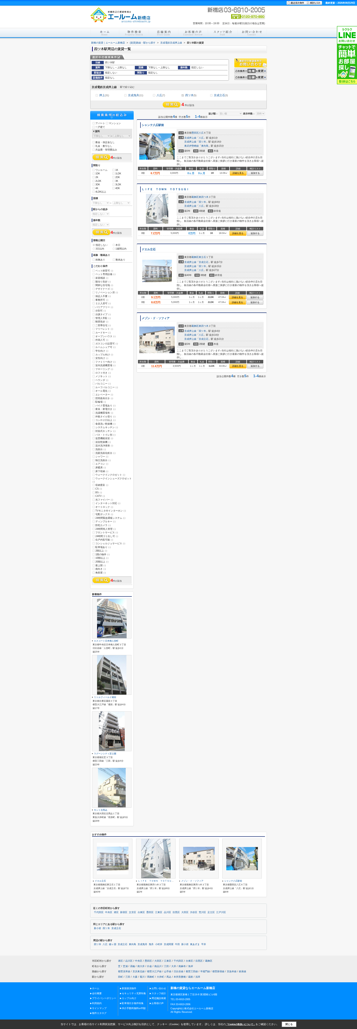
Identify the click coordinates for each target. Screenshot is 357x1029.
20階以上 (101, 561)
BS (98, 492)
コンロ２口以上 (105, 420)
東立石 (202, 257)
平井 (203, 944)
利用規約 (97, 1003)
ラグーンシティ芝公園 (105, 753)
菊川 (142, 976)
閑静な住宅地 (104, 285)
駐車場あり (103, 547)
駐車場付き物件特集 (133, 1003)
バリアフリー (104, 307)
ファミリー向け (105, 361)
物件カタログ (99, 1013)
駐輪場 (100, 401)
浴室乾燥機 (103, 442)
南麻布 (182, 966)
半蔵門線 (205, 971)
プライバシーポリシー (104, 998)
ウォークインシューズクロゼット (112, 480)
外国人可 (101, 339)
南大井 (141, 966)
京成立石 (221, 95)
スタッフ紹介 (159, 993)
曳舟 (151, 944)
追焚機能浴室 (104, 438)
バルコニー (103, 383)
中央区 (108, 912)
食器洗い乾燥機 (105, 423)
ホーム (95, 988)
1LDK (118, 173)
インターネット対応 (107, 503)
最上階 (100, 565)
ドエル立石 (149, 249)
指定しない (102, 245)
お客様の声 (158, 1003)
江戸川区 (221, 912)
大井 (173, 966)
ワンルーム (101, 170)
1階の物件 (102, 554)
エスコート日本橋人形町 (106, 641)
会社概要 (97, 993)
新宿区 (123, 912)
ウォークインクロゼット (110, 474)
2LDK (98, 181)
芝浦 (125, 966)
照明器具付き (104, 398)
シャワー (101, 456)
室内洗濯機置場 (105, 365)
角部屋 (100, 572)
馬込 (168, 976)
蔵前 (190, 976)
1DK (97, 173)
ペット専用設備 (105, 274)
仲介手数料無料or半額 (134, 1008)
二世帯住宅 (103, 325)
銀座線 (242, 971)
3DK (97, 184)
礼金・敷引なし (103, 146)
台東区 (141, 912)
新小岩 (97, 928)
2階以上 (101, 550)
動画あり (120, 259)
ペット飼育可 (104, 270)
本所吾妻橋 (180, 976)
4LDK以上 (100, 191)
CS (98, 488)
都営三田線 (192, 971)
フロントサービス (106, 532)
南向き (100, 569)
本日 (117, 245)
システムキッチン (106, 427)
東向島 (204, 145)
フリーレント (104, 328)
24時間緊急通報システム (110, 518)
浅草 (197, 976)
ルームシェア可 (105, 347)
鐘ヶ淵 (112, 944)
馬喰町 (150, 976)
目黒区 (176, 912)
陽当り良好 (103, 281)
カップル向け (104, 354)
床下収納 (101, 471)
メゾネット (103, 376)
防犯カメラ (103, 525)
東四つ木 (203, 197)
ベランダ (101, 380)
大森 (135, 976)
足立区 (211, 912)
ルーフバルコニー (106, 387)
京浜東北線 (139, 971)
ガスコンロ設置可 (106, 343)
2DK (117, 177)
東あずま (195, 944)
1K (116, 170)
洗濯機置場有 (104, 412)
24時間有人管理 (105, 529)
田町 (120, 976)
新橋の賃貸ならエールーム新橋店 (193, 988)
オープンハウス (105, 336)
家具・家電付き (105, 409)
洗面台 (100, 449)
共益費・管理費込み (106, 149)
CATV (100, 496)
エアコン (101, 463)
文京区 (132, 912)
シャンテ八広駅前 (153, 125)
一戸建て (100, 127)
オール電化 (103, 390)
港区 (116, 912)
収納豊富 (101, 485)
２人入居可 (103, 303)
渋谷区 (193, 912)
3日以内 (100, 248)
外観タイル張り (105, 416)
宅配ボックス (104, 514)
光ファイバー (104, 499)
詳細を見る (238, 173)
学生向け (101, 350)
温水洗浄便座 (104, 445)
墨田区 (195, 132)
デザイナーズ (104, 288)
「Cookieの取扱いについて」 (240, 1024)
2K (96, 177)
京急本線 (232, 971)
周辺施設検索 (159, 998)
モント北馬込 (100, 810)
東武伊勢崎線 (191, 145)
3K (116, 181)
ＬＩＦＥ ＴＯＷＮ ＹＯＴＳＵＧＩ (165, 189)
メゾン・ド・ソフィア (156, 318)
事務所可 (101, 299)
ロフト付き (103, 372)
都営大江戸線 (154, 971)
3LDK (118, 184)
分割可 (100, 310)
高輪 (132, 966)
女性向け (101, 358)
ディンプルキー (105, 521)
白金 (149, 966)
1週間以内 (120, 248)
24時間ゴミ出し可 (106, 536)
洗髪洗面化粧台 (105, 453)
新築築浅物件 (129, 988)
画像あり (100, 259)
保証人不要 (103, 296)
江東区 (158, 912)
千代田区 (99, 912)
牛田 (177, 944)
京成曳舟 (135, 95)
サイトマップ (99, 1008)
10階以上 (101, 558)
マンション (115, 123)
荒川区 (202, 912)
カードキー (103, 332)
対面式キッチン (105, 431)
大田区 (185, 912)
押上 (104, 95)
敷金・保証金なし (105, 142)
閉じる (289, 1024)
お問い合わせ (159, 988)
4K (96, 188)
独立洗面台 (103, 460)
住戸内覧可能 (104, 539)
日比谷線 (178, 971)
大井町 (160, 976)
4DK (117, 188)
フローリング (104, 369)
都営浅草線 (124, 971)
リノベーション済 (106, 292)
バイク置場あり (105, 405)
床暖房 (100, 467)
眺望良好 (101, 321)
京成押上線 (190, 137)
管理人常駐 (103, 318)
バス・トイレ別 (105, 434)
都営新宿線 (218, 971)
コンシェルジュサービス (110, 543)
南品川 (158, 966)
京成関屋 (168, 944)
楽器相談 (101, 278)
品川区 (167, 912)
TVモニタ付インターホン (110, 510)
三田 (166, 966)
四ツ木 (190, 95)
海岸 (190, 966)
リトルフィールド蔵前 (105, 697)
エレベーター (104, 394)
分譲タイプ (103, 314)
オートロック (104, 507)
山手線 (167, 971)
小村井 (158, 944)
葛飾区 (195, 197)
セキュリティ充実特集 (134, 993)
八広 (161, 95)
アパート (100, 123)
